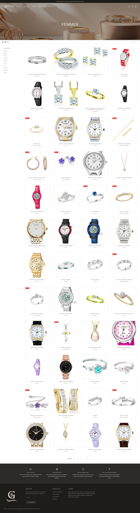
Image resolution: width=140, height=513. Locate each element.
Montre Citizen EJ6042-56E (37, 449)
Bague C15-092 (124, 415)
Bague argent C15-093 (37, 313)
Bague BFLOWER (95, 381)
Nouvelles (54, 499)
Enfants (5, 72)
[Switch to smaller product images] (5, 42)
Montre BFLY (124, 74)
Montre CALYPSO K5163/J (124, 108)
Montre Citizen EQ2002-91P (37, 279)
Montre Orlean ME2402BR (124, 449)
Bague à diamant (124, 211)
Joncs (5, 65)
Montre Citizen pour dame (95, 177)
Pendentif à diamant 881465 (124, 177)
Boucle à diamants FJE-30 (95, 74)
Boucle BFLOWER (66, 177)
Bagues (5, 53)
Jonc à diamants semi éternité (37, 74)
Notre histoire (55, 496)
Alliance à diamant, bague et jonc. (124, 313)
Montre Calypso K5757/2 (95, 449)
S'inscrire (31, 502)
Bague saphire (95, 211)
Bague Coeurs (95, 279)
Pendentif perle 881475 (95, 347)
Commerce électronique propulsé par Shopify (29, 508)
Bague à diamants (66, 211)
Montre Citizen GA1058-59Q (66, 381)
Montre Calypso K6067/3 (124, 347)
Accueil (19, 6)
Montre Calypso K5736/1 (66, 313)
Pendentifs (6, 70)
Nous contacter (55, 494)
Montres (5, 68)
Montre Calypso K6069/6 (66, 245)
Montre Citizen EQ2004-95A (66, 143)
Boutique (26, 6)
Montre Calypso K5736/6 (95, 245)
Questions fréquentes (57, 492)
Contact (51, 6)
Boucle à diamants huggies (66, 415)
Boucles (5, 56)
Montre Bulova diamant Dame (37, 245)
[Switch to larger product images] (3, 42)
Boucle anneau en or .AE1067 (37, 177)
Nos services (42, 6)
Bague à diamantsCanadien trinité (66, 74)
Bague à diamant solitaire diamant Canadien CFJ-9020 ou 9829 (95, 109)
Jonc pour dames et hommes (124, 279)
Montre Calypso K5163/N (37, 381)
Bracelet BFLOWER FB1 (37, 415)
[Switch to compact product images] (7, 42)
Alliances (6, 51)
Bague (95, 415)
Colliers (5, 63)
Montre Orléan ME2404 (124, 245)
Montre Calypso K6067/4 (36, 108)
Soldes (34, 6)
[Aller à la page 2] (91, 457)
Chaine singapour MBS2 (124, 143)
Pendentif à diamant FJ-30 (66, 108)
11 (87, 457)
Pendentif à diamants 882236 (66, 449)
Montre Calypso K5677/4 (37, 211)
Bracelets (6, 58)
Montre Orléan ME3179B (37, 347)
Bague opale (36, 143)
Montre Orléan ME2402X (95, 143)
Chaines (5, 60)
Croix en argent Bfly (66, 347)
